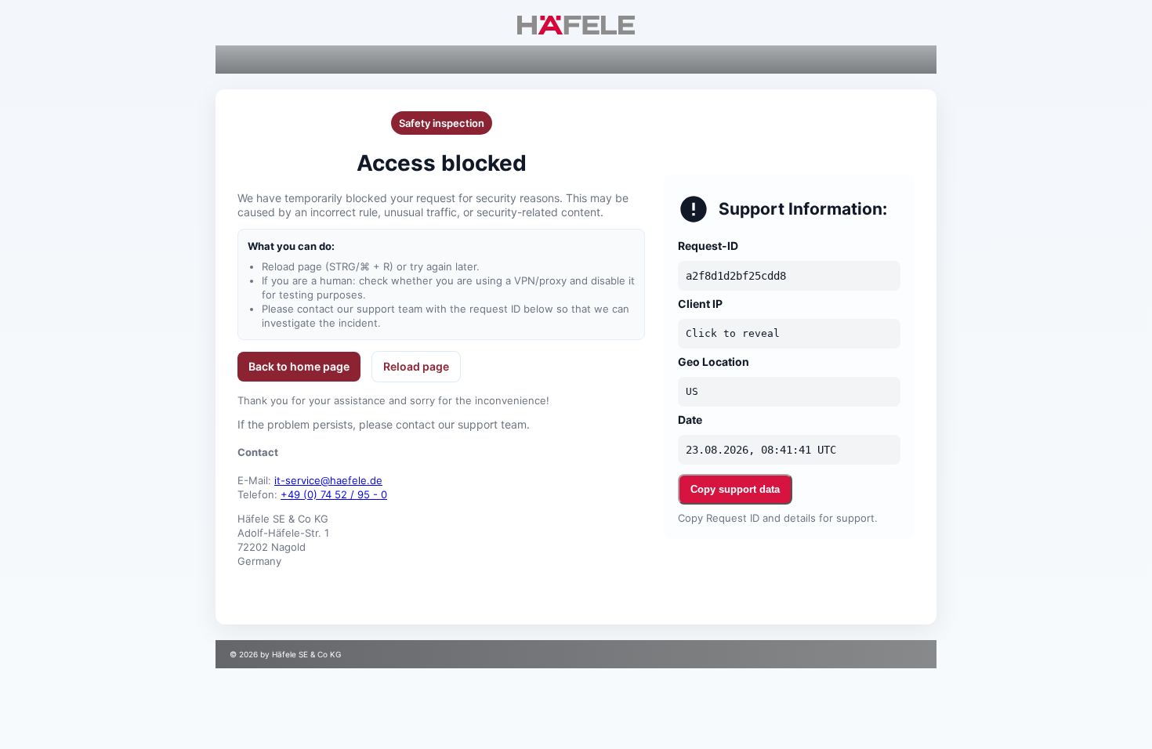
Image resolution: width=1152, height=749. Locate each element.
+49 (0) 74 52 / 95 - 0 (334, 494)
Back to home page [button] (299, 366)
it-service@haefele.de (328, 480)
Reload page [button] (416, 366)
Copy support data (735, 489)
